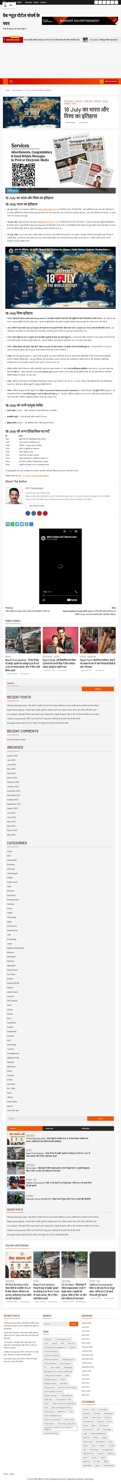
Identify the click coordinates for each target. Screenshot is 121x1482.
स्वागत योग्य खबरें (13, 1110)
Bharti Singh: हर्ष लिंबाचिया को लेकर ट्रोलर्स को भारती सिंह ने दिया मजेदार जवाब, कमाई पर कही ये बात (59, 663)
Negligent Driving (50, 1383)
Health (10, 913)
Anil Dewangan (71, 122)
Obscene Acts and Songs (67, 1387)
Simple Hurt (61, 1412)
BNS (62, 1343)
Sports (36, 2)
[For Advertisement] (60, 162)
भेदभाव (9, 1093)
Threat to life (68, 1420)
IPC (45, 1367)
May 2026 (11, 769)
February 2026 (13, 782)
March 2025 (12, 830)
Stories (43, 2)
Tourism (10, 1049)
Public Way (48, 1400)
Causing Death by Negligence (54, 1347)
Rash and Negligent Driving (61, 1408)
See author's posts (36, 506)
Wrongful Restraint (51, 1433)
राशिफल (10, 1097)
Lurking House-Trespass (53, 1375)
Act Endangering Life (63, 1339)
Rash (46, 1408)
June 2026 (11, 765)
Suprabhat (11, 1023)
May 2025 (11, 822)
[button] (11, 81)
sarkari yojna (12, 992)
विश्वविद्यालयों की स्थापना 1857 (48, 222)
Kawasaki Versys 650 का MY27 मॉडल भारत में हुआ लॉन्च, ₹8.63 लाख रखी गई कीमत (37, 723)
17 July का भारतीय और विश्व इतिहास (36, 476)
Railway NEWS (13, 983)
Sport (9, 1005)
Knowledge (97, 101)
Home (6, 1474)
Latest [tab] (13, 1128)
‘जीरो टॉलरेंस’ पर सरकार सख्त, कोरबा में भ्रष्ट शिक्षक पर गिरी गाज (27, 609)
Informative (79, 101)
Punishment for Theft (63, 1400)
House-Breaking (50, 1363)
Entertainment (69, 101)
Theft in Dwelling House (52, 1416)
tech (9, 1040)
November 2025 (13, 795)
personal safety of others (53, 1391)
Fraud (9, 908)
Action (9, 851)
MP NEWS (11, 957)
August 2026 (12, 756)
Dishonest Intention (51, 1359)
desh (9, 886)
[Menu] (11, 81)
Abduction (48, 1339)
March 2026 (12, 778)
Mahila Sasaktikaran (15, 948)
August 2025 (12, 808)
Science (10, 996)
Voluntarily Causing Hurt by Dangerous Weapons (58, 1428)
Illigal (9, 922)
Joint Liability (55, 1367)
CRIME (10, 878)
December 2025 (13, 791)
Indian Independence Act (47, 209)
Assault (54, 1343)
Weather (10, 1062)
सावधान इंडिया (12, 1102)
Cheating (72, 1347)
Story (9, 1018)
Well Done (11, 1067)
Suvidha (10, 1036)
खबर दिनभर (11, 1084)
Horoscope (11, 917)
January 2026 (13, 786)
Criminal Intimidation (51, 1355)
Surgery (10, 1027)
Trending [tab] (85, 1128)
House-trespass (65, 1363)
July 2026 (11, 760)
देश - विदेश (97, 1462)
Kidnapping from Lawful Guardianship (58, 1371)
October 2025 (12, 800)
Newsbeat (11, 966)
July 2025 (11, 813)
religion (10, 988)
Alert (9, 856)
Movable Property (50, 1379)
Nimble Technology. (85, 1479)
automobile (12, 860)
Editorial (10, 891)
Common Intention (51, 1351)
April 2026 (11, 773)
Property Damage (50, 1395)
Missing (10, 952)
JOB (9, 935)
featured (56, 656)
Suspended (11, 1031)
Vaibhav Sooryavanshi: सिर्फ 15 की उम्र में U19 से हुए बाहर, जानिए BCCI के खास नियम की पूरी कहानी (43, 719)
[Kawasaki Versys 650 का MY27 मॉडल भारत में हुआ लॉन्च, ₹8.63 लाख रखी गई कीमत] (16, 1197)
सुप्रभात (10, 1106)
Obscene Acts (49, 1387)
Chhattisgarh (12, 873)
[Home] (5, 81)
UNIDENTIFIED (13, 1058)
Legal (9, 944)
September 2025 (14, 804)
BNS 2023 (71, 1343)
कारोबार (10, 1080)
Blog (12, 1474)
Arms (46, 1343)
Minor (67, 1375)
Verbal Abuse (49, 1424)
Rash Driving (48, 1412)
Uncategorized (13, 1053)
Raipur (46, 1404)
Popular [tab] (49, 1128)
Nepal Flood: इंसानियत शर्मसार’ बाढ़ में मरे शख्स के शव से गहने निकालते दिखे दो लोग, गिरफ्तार (97, 663)
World (74, 103)
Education (11, 895)
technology (11, 1045)
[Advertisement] (60, 60)
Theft (71, 1412)
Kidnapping (68, 1367)
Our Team (11, 974)
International (88, 101)
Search (10, 683)
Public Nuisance (66, 1395)
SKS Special (67, 103)
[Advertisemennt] (80, 21)
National (105, 101)
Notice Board (12, 970)
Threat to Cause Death (52, 1420)
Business (28, 2)
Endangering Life (68, 1359)
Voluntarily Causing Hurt (66, 1424)
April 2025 (11, 826)
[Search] (97, 81)
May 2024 (11, 835)
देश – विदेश (11, 1088)
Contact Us (12, 190)
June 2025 (11, 817)
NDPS (63, 1379)
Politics (10, 979)
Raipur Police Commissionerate (64, 1404)
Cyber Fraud (12, 882)
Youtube (10, 1075)
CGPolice (11, 869)
